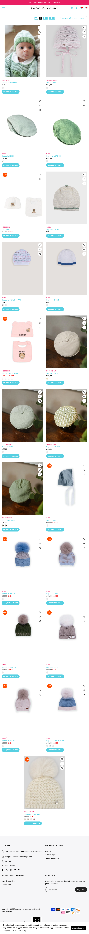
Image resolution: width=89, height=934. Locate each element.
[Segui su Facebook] (3, 869)
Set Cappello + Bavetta (11, 373)
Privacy (48, 851)
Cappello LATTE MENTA (11, 82)
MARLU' (4, 154)
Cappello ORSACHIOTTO (11, 300)
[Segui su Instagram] (11, 869)
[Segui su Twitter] (7, 869)
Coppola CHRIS (8, 156)
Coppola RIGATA (8, 520)
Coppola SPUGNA (53, 447)
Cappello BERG (52, 667)
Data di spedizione (9, 881)
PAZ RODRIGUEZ (52, 80)
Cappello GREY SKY (9, 594)
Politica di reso (7, 885)
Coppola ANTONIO (53, 156)
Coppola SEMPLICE (53, 373)
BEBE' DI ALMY (6, 80)
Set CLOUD (6, 229)
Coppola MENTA (8, 447)
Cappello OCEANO (53, 300)
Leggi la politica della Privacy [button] (14, 931)
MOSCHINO (6, 227)
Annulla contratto (52, 858)
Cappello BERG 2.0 (9, 667)
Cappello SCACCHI (9, 741)
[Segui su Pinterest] (19, 869)
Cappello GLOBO (52, 229)
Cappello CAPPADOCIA (55, 741)
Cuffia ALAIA (51, 82)
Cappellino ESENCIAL (32, 814)
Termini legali (50, 855)
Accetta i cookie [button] (78, 928)
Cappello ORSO (52, 594)
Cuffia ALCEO (51, 520)
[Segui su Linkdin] (15, 869)
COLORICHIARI (51, 371)
